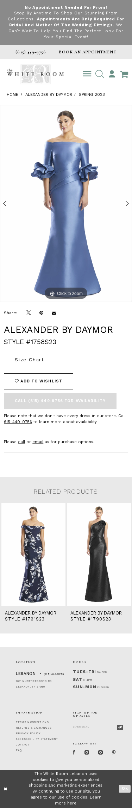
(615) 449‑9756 (54, 674)
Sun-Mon (84, 687)
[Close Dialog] (5, 789)
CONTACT (23, 744)
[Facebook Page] (74, 753)
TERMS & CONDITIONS (32, 722)
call (21, 442)
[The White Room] (35, 74)
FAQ (19, 750)
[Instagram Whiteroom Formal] (87, 753)
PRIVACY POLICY (28, 733)
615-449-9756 (18, 422)
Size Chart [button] (29, 359)
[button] (99, 74)
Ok (125, 788)
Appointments (53, 19)
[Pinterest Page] (114, 753)
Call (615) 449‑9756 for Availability (60, 401)
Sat (77, 679)
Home (12, 94)
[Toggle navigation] (87, 74)
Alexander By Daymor (48, 94)
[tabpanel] (66, 203)
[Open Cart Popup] (124, 74)
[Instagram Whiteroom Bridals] (100, 753)
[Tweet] (28, 313)
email (37, 442)
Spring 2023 (92, 94)
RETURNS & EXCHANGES (33, 728)
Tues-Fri (84, 672)
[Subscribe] (120, 727)
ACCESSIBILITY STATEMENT (37, 739)
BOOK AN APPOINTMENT (87, 52)
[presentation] (33, 554)
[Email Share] (54, 312)
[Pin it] (41, 312)
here (71, 803)
